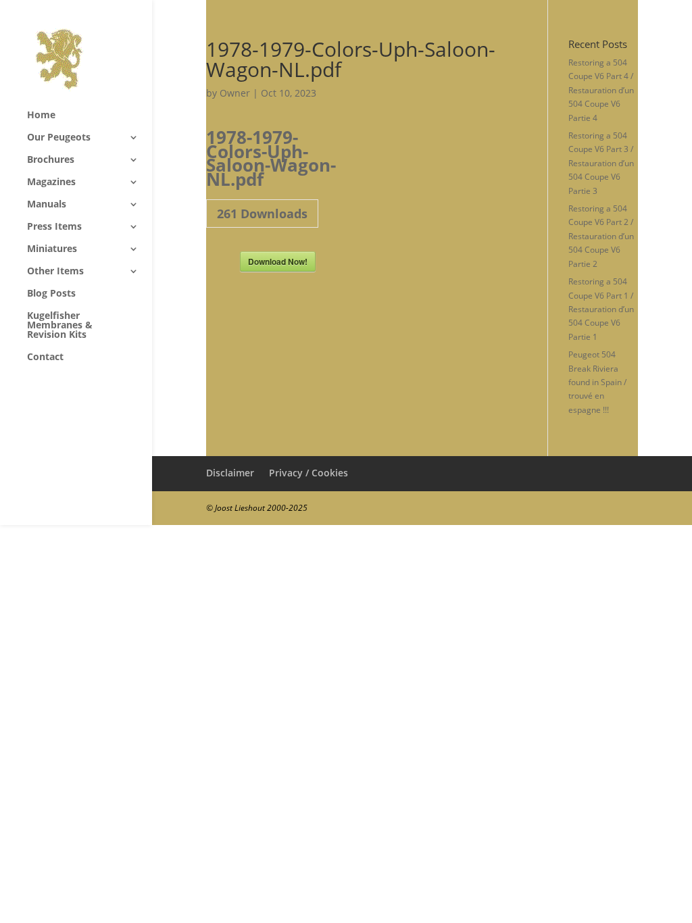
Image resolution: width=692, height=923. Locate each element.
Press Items (54, 227)
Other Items (55, 271)
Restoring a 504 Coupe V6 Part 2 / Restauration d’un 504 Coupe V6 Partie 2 (601, 236)
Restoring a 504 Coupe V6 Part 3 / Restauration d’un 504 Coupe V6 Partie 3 (601, 163)
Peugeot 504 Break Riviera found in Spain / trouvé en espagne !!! (597, 382)
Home (41, 115)
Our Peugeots (59, 137)
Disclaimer (230, 472)
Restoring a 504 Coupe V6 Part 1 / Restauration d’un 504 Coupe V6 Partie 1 (601, 309)
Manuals (46, 204)
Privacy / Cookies (308, 472)
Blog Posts (51, 294)
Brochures (50, 160)
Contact (45, 357)
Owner (235, 92)
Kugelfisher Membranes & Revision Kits (60, 326)
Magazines (51, 182)
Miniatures (52, 249)
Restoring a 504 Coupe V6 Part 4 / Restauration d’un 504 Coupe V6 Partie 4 (601, 90)
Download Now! (277, 261)
